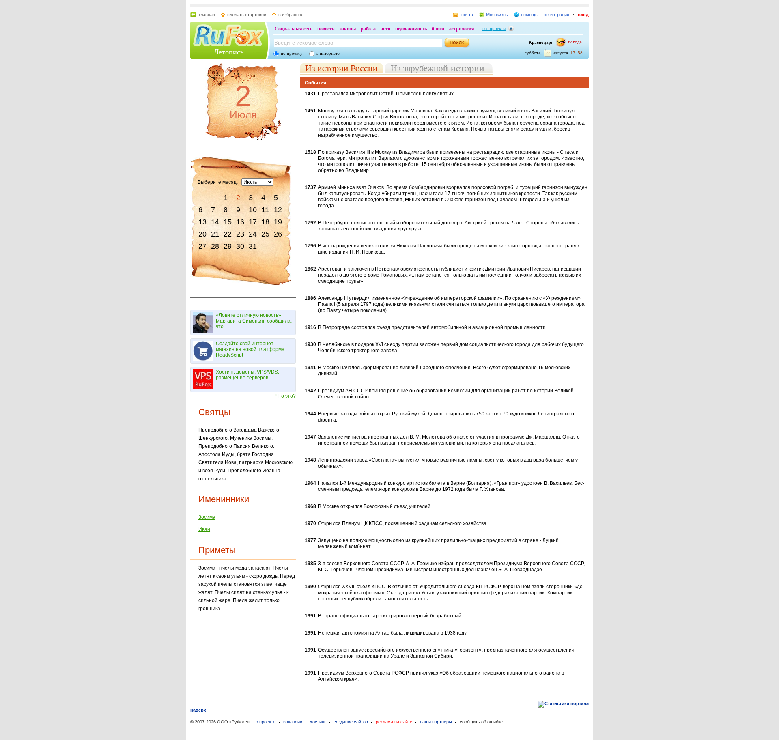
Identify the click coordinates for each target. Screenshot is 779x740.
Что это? (285, 396)
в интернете (328, 53)
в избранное (290, 14)
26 (278, 234)
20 (202, 234)
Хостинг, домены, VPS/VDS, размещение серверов (247, 375)
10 (253, 210)
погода (575, 41)
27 (202, 246)
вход (583, 14)
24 (253, 234)
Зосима (206, 517)
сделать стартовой (246, 14)
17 (253, 222)
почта (467, 14)
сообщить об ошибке (481, 721)
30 (240, 246)
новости (326, 29)
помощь (529, 14)
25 (265, 234)
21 (215, 234)
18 (265, 222)
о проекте (265, 721)
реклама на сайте (394, 721)
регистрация (556, 14)
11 (265, 210)
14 (215, 222)
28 (215, 246)
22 (228, 234)
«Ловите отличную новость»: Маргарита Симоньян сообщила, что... (254, 320)
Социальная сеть (293, 29)
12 (278, 210)
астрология (461, 29)
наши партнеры (436, 721)
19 (278, 222)
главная (207, 14)
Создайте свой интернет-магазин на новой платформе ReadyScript (250, 349)
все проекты (494, 28)
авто (385, 29)
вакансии (292, 721)
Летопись (228, 52)
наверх (198, 710)
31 (253, 246)
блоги (438, 29)
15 (228, 222)
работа (368, 29)
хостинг (318, 721)
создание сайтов (351, 721)
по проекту (292, 53)
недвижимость (411, 29)
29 (228, 246)
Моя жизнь (497, 14)
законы (348, 29)
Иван (204, 529)
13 (202, 222)
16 (240, 222)
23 (240, 234)
